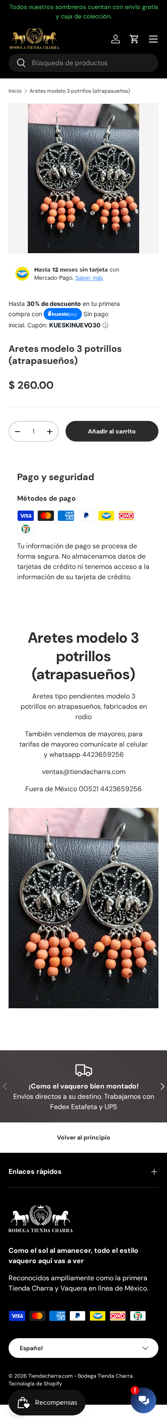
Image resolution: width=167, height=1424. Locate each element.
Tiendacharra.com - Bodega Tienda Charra (80, 1376)
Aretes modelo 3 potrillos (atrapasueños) (80, 91)
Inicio (15, 91)
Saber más (89, 277)
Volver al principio (83, 1137)
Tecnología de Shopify (35, 1383)
